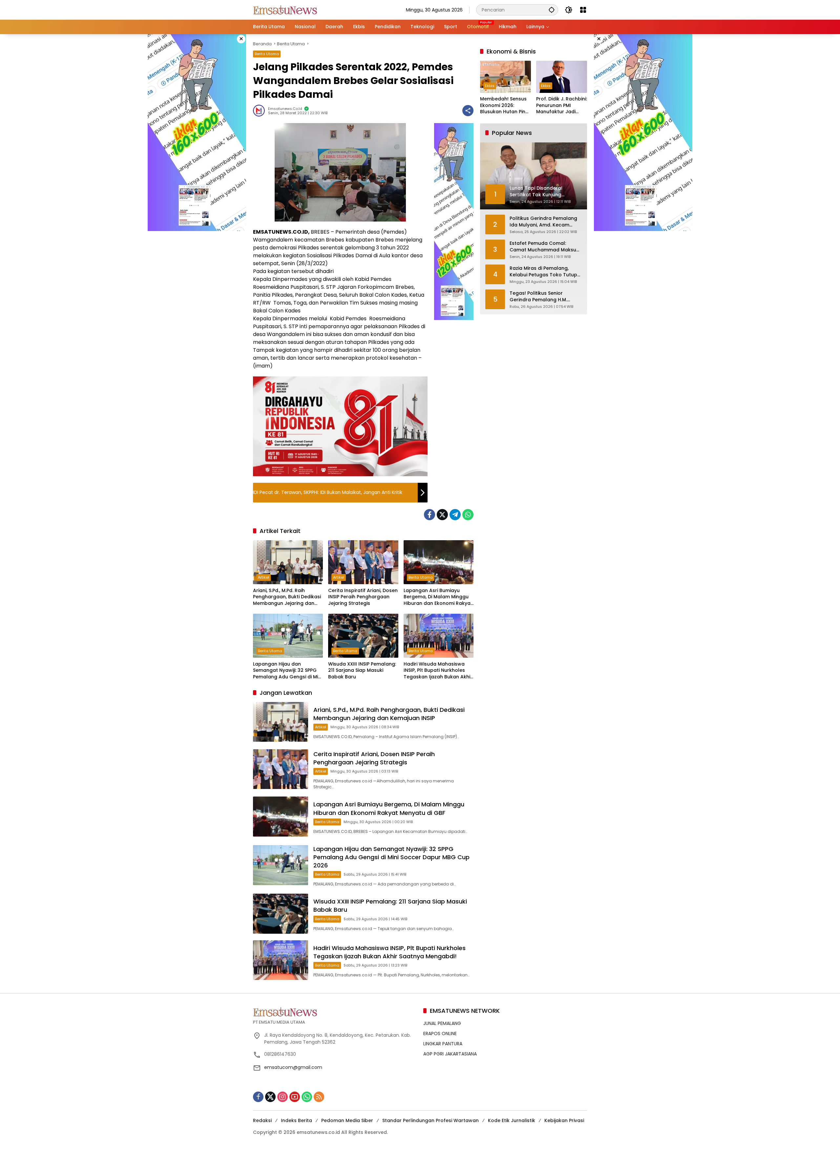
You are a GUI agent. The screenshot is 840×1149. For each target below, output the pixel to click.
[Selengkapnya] (335, 1012)
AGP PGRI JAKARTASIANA (450, 1054)
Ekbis (489, 86)
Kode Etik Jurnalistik (511, 1120)
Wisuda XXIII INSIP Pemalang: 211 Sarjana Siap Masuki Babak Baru (362, 670)
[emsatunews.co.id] (286, 9)
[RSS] (319, 1097)
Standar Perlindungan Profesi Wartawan (430, 1120)
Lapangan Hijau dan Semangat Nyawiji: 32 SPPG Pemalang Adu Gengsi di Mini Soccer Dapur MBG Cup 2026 (287, 670)
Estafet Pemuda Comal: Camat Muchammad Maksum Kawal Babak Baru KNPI (545, 247)
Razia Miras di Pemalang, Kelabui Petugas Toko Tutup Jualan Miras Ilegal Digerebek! (546, 272)
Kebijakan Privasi (564, 1120)
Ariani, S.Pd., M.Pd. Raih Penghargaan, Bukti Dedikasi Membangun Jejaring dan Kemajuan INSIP (287, 597)
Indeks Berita (296, 1120)
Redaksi (262, 1120)
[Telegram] (455, 514)
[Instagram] (282, 1097)
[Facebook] (429, 514)
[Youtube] (294, 1097)
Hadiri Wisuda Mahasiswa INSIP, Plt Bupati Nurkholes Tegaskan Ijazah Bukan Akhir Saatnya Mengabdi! (438, 670)
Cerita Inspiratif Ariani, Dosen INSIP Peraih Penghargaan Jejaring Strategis (363, 596)
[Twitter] (442, 514)
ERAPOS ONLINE (440, 1033)
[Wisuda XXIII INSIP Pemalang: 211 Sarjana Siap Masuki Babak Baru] (363, 636)
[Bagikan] (467, 110)
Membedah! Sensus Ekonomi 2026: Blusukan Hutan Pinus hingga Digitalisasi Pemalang (505, 106)
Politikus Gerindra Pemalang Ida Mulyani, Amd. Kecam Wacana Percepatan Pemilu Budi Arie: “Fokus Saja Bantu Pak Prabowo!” (543, 222)
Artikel (263, 577)
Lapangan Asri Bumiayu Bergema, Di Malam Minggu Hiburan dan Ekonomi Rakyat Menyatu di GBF (438, 597)
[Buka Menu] (583, 10)
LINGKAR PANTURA (442, 1043)
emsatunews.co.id (285, 109)
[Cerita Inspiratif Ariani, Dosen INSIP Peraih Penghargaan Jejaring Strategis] (363, 562)
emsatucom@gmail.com (293, 1067)
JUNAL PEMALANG (442, 1023)
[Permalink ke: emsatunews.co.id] (260, 111)
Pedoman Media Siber (347, 1120)
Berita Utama (267, 53)
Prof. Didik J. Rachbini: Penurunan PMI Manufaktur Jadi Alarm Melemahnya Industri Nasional (561, 106)
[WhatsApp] (467, 514)
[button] (551, 9)
